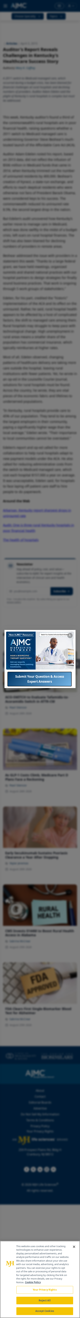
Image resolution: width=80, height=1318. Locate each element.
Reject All (44, 1300)
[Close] (74, 1247)
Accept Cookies (44, 1311)
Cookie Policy (33, 1282)
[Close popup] (70, 635)
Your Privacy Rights (44, 1289)
